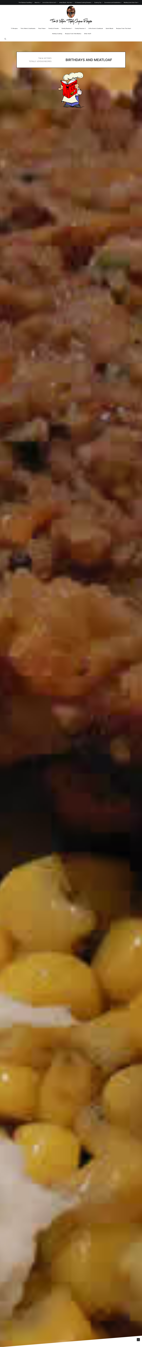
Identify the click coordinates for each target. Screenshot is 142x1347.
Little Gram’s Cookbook (95, 28)
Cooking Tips (97, 2)
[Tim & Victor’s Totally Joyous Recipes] (71, 15)
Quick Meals (109, 28)
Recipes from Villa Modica (73, 33)
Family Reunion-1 (67, 28)
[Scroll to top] (138, 1339)
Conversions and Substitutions (112, 2)
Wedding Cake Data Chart (131, 2)
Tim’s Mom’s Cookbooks (28, 28)
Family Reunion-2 (80, 28)
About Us (37, 2)
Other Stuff (87, 33)
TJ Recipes (14, 28)
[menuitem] (26, 2)
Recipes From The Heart (123, 28)
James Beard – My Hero (65, 2)
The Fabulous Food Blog (25, 2)
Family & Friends (53, 28)
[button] (6, 38)
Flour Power (42, 28)
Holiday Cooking (57, 33)
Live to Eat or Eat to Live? (49, 2)
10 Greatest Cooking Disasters (83, 2)
